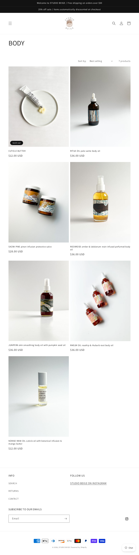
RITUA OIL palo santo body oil (85, 151)
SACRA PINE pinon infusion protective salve (30, 246)
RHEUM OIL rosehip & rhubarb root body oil (91, 345)
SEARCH (12, 483)
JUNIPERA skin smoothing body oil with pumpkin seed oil (36, 345)
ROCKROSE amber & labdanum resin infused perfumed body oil (100, 248)
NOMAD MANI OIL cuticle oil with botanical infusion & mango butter (35, 442)
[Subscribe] (65, 519)
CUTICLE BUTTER (16, 151)
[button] (10, 23)
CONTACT (13, 498)
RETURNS (13, 490)
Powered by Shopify (79, 547)
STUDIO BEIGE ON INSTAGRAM (88, 483)
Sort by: (82, 61)
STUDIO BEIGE (64, 547)
